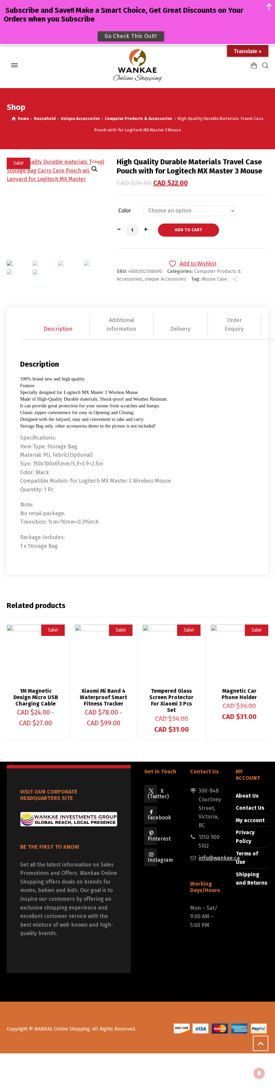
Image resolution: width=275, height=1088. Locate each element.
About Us (247, 796)
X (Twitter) (158, 794)
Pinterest (159, 839)
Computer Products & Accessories (138, 118)
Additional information (121, 324)
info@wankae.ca (219, 858)
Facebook (159, 817)
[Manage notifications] (259, 1073)
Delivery (180, 329)
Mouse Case (214, 279)
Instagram (160, 860)
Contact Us (250, 808)
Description (58, 329)
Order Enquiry (234, 324)
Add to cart (188, 229)
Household (45, 118)
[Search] (264, 65)
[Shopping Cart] (254, 65)
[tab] (58, 324)
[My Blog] (137, 65)
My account (250, 820)
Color (124, 210)
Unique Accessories (80, 118)
